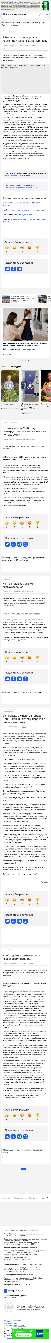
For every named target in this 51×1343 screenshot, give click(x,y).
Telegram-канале (13, 175)
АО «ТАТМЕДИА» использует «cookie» (12, 1324)
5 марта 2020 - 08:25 (10, 727)
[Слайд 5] (31, 360)
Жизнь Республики (10, 422)
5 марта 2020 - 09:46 (10, 591)
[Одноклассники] (13, 269)
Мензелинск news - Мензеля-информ (22, 204)
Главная (6, 1198)
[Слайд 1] (20, 360)
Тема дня (7, 31)
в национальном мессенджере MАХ (21, 186)
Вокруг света (8, 710)
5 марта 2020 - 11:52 (10, 45)
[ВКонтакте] (7, 269)
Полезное (33, 1198)
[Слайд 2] (22, 360)
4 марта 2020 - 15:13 (10, 963)
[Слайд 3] (25, 360)
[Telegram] (19, 269)
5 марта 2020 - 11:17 (9, 439)
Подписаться (23, 1335)
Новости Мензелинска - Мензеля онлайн (27, 210)
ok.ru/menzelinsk (27, 214)
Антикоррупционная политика (12, 1321)
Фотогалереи (19, 1198)
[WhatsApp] (25, 544)
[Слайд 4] (28, 360)
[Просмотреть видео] (10, 385)
